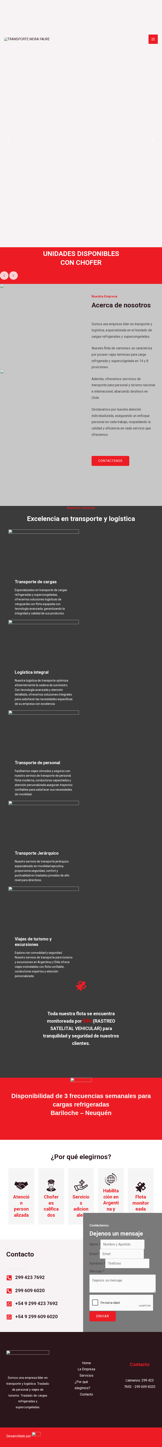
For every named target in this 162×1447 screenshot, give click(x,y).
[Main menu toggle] (153, 39)
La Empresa (86, 1369)
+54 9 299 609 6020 (36, 1316)
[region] (81, 139)
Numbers (97, 1263)
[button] (8, 139)
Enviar (102, 1316)
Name (94, 1244)
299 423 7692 (30, 1277)
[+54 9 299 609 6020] (9, 1317)
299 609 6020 (30, 1290)
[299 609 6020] (9, 1291)
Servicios (86, 1375)
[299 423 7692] (9, 1278)
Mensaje (96, 1271)
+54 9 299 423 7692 (36, 1303)
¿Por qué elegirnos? (82, 1385)
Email (94, 1254)
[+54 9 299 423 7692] (9, 1304)
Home (86, 1363)
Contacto (86, 1394)
